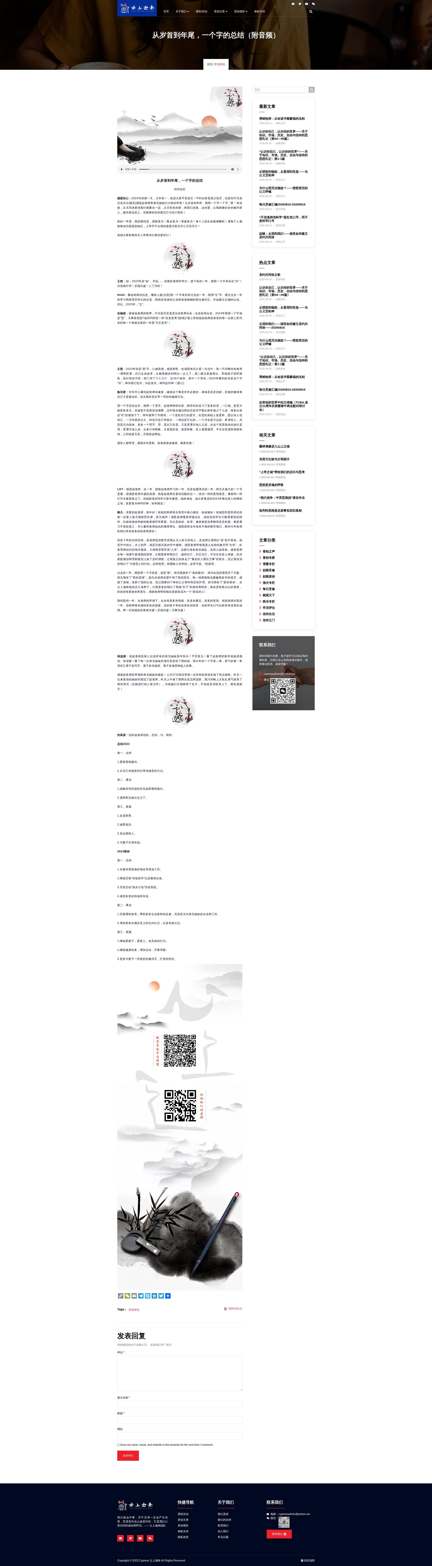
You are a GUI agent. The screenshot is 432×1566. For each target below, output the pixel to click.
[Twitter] (300, 4)
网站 (120, 1429)
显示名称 (123, 1397)
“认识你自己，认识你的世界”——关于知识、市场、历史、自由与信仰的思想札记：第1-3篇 (283, 155)
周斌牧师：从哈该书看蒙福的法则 (282, 118)
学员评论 (219, 64)
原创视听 (239, 11)
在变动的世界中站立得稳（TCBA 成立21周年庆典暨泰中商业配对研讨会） (283, 406)
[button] (311, 11)
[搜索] (312, 89)
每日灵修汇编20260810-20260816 (282, 204)
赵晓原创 (280, 143)
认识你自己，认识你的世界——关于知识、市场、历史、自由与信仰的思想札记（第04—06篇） (283, 135)
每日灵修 (280, 209)
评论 (120, 1352)
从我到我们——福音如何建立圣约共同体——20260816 (283, 325)
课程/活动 (201, 11)
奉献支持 (259, 11)
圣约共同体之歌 (269, 274)
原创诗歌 (280, 279)
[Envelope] (293, 4)
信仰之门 (280, 179)
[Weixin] (313, 4)
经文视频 (280, 332)
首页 (166, 11)
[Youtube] (306, 4)
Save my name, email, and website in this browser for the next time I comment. (166, 1444)
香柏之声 (280, 123)
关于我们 (181, 11)
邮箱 (120, 1413)
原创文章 (219, 11)
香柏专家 (280, 225)
